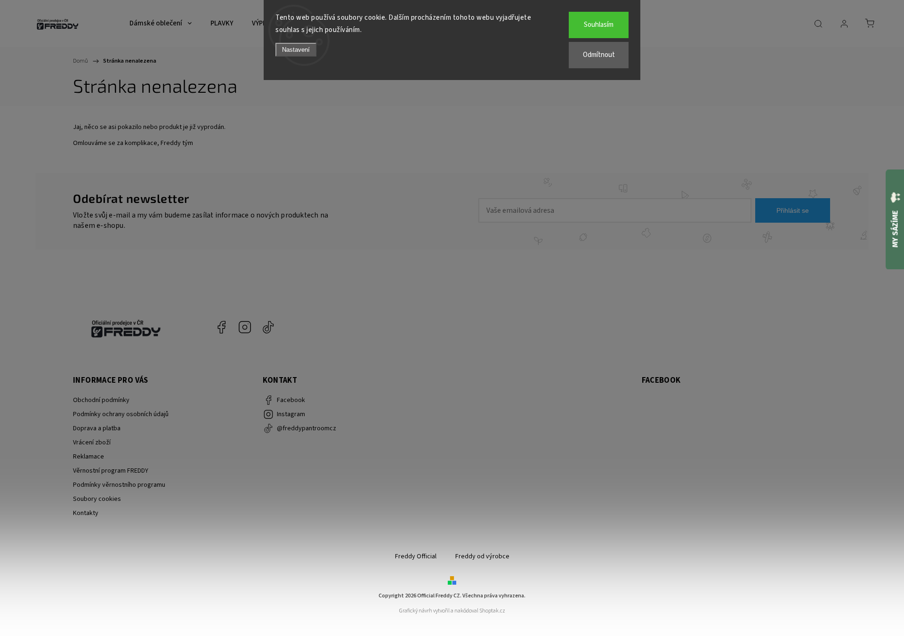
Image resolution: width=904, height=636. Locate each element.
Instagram (245, 327)
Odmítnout (599, 55)
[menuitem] (160, 23)
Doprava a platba (97, 428)
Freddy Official (415, 556)
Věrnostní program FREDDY (110, 470)
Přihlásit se (792, 210)
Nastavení (296, 49)
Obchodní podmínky (101, 400)
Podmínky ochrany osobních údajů (121, 414)
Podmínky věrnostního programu (119, 485)
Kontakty (85, 513)
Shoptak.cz (492, 611)
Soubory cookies (97, 499)
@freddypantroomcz (268, 327)
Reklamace (88, 456)
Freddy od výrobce (482, 556)
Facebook (221, 327)
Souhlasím (598, 25)
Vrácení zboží (92, 442)
